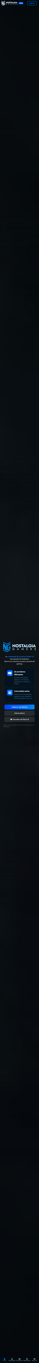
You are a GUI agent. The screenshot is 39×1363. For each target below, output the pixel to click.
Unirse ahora (19, 713)
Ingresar (32, 3)
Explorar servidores (19, 707)
